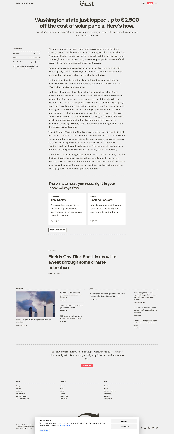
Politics (59, 273)
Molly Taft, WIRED (21, 325)
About (62, 386)
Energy (18, 386)
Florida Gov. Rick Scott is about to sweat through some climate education (82, 262)
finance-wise (75, 71)
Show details (44, 430)
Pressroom (63, 398)
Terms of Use (19, 428)
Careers (62, 393)
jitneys (97, 63)
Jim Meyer (51, 273)
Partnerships (64, 396)
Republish (107, 396)
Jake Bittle (63, 300)
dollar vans (83, 63)
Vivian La (63, 321)
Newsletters (107, 386)
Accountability (20, 393)
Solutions (19, 391)
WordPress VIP (31, 426)
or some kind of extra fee (92, 75)
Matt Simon (63, 310)
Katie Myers (137, 315)
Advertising (107, 393)
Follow (143, 3)
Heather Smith (17, 48)
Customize (123, 426)
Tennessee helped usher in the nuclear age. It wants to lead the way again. (145, 310)
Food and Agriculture (22, 398)
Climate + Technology (34, 57)
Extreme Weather (21, 396)
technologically (56, 71)
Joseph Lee (137, 328)
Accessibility (108, 398)
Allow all (124, 421)
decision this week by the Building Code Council (94, 83)
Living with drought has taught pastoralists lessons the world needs (145, 323)
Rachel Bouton (94, 299)
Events (106, 388)
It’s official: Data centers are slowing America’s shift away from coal (71, 295)
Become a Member (110, 391)
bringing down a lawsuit (60, 75)
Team (61, 388)
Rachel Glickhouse (139, 302)
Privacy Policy (28, 428)
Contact (62, 391)
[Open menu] (156, 3)
